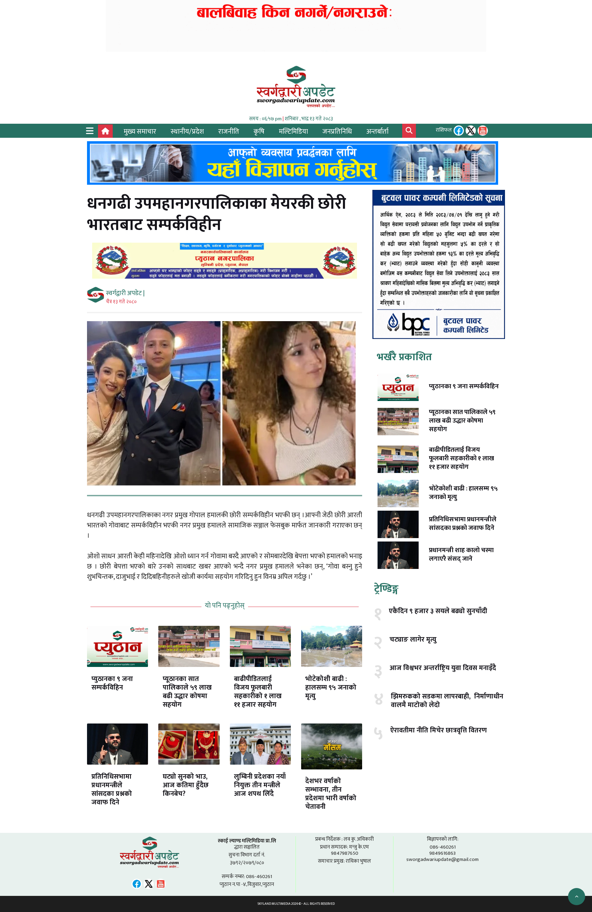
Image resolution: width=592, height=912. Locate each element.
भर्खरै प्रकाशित (404, 357)
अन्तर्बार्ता (377, 131)
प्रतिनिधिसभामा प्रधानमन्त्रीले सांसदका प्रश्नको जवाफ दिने (111, 789)
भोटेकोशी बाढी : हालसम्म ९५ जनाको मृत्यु (330, 687)
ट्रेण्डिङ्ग (386, 588)
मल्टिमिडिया (293, 131)
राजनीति (228, 131)
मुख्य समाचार (140, 131)
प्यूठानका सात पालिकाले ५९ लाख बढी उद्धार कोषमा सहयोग (187, 691)
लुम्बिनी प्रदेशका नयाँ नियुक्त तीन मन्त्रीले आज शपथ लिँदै (260, 785)
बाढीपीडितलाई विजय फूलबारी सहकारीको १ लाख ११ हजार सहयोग (258, 691)
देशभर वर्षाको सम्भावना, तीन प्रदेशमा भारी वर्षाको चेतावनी (330, 794)
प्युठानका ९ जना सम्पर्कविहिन (112, 683)
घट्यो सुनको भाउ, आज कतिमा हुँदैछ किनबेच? (186, 785)
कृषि (259, 131)
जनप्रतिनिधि (337, 131)
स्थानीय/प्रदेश (187, 131)
